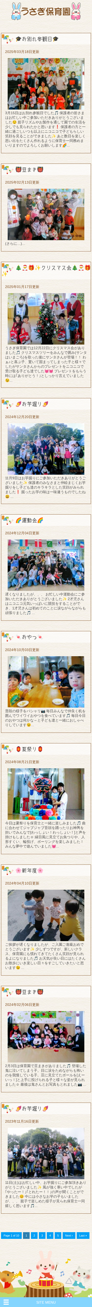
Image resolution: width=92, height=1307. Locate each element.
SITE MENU (46, 1302)
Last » (83, 1235)
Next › (69, 1235)
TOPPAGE (46, 11)
